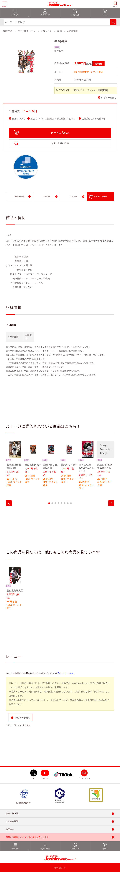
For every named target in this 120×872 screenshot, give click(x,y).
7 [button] (68, 503)
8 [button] (71, 503)
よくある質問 (12, 821)
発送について (18, 118)
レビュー (73, 196)
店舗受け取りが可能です (94, 118)
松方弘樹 (58, 51)
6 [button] (64, 503)
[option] (15, 466)
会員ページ (45, 15)
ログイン (115, 6)
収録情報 (46, 196)
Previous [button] (9, 503)
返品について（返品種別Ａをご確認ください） (53, 118)
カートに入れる (60, 132)
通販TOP (7, 31)
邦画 (59, 31)
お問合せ (10, 829)
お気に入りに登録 (60, 143)
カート (105, 15)
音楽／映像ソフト (26, 31)
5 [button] (61, 503)
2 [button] (52, 503)
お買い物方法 (12, 813)
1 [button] (49, 503)
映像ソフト (46, 31)
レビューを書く (108, 97)
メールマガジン (84, 778)
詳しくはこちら (65, 673)
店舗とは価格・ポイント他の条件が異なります (27, 837)
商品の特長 (19, 196)
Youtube (45, 778)
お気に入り (75, 15)
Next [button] (111, 503)
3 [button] (55, 503)
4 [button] (58, 503)
